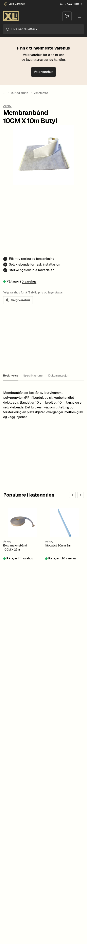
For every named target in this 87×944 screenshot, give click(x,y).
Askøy (7, 105)
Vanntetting (41, 93)
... (4, 93)
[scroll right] (80, 495)
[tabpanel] (43, 403)
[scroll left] (72, 495)
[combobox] (43, 29)
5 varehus (29, 281)
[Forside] (11, 16)
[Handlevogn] (67, 16)
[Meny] (79, 16)
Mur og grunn (19, 93)
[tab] (10, 376)
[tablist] (43, 376)
